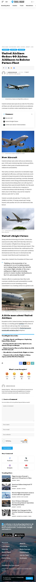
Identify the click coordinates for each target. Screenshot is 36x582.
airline (21, 323)
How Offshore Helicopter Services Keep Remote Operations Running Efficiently (23, 503)
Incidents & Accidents (22, 516)
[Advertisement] (18, 26)
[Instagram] (10, 466)
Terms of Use (8, 579)
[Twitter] (26, 459)
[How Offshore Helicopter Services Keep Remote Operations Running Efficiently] (6, 503)
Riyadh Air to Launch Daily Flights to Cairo (18, 352)
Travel (18, 480)
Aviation (21, 49)
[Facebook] (10, 459)
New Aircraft (9, 118)
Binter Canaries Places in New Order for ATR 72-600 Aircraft (18, 349)
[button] (29, 578)
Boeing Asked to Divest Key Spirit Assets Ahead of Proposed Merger (17, 344)
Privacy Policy (20, 577)
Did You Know (24, 496)
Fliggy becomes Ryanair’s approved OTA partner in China (21, 477)
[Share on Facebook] (6, 68)
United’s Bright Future (11, 121)
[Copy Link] (32, 363)
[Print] (14, 68)
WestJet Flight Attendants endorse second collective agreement (23, 493)
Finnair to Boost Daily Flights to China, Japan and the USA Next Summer (16, 356)
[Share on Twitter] (8, 68)
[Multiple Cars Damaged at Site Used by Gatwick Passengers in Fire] (6, 512)
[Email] (11, 68)
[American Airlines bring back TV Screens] (6, 487)
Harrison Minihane (12, 72)
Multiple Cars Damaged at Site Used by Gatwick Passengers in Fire (22, 512)
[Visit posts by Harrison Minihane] (3, 73)
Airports (14, 516)
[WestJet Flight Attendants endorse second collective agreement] (6, 495)
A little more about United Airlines (15, 124)
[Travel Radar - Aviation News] (18, 2)
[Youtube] (26, 466)
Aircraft (5, 49)
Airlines (13, 49)
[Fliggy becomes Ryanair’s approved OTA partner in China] (6, 478)
